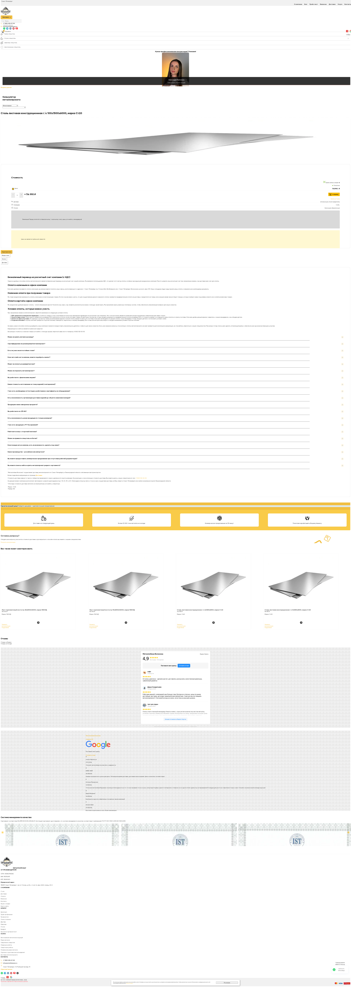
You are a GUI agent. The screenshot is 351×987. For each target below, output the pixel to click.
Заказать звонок (8, 25)
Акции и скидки (5, 903)
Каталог (6, 17)
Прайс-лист (314, 4)
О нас (2, 891)
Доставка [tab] (4, 262)
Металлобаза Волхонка (93, 735)
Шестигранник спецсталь (12, 47)
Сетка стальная (6, 919)
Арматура (4, 912)
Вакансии (323, 4)
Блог (305, 4)
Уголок (3, 927)
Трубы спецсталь (9, 34)
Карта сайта (5, 906)
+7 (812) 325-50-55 (141, 478)
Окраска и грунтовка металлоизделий (13, 952)
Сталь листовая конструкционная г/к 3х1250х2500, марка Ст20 (288, 610)
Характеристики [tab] (6, 252)
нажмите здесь (129, 983)
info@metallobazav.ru (10, 26)
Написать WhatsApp (341, 969)
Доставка (332, 4)
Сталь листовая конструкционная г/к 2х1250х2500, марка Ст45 (200, 610)
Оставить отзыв (90, 755)
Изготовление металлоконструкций (12, 937)
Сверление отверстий (8, 942)
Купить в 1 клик (335, 199)
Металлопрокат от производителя (13, 869)
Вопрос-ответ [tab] (5, 255)
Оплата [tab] (4, 259)
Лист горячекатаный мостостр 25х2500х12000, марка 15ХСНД (24, 610)
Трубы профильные (6, 914)
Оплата (3, 896)
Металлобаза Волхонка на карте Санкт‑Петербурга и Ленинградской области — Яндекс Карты (175, 726)
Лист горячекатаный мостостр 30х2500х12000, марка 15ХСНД (112, 610)
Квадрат (3, 929)
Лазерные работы (6, 945)
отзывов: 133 (89, 739)
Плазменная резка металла (9, 950)
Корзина (8, 31)
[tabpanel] (175, 304)
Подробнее (5, 627)
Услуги (340, 4)
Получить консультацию (8, 542)
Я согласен (227, 982)
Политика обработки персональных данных (14, 981)
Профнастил (5, 917)
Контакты (3, 901)
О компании (298, 4)
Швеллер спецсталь (10, 42)
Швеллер (3, 924)
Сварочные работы (7, 947)
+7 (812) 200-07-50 (9, 23)
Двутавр (3, 922)
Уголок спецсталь (10, 38)
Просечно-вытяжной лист (9, 931)
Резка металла (5, 940)
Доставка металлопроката (9, 955)
